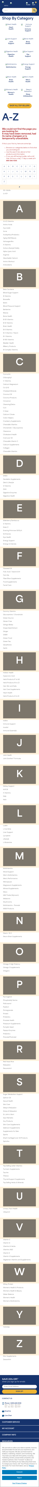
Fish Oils (6, 575)
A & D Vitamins (8, 221)
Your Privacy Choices (19, 1483)
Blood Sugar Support (10, 293)
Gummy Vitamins (9, 611)
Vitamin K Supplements (11, 1256)
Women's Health (9, 1298)
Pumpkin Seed (8, 1027)
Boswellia (6, 299)
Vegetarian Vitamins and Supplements (17, 1260)
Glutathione (7, 645)
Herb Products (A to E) (11, 696)
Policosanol (7, 1003)
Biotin (5, 303)
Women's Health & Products (13, 1287)
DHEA (5, 476)
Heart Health (7, 693)
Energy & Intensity (9, 544)
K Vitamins (7, 793)
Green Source (8, 618)
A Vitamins (7, 245)
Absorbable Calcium (10, 258)
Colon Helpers (8, 418)
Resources (7, 1441)
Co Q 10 (6, 388)
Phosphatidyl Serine (10, 1000)
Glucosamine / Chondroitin (13, 615)
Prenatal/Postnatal (9, 1037)
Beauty (5, 313)
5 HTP (5, 194)
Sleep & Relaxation (9, 1108)
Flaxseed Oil (7, 568)
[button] (29, 4)
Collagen (6, 448)
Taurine (5, 1172)
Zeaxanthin (7, 1359)
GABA (5, 635)
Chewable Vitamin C (10, 441)
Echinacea (7, 534)
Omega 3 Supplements (11, 967)
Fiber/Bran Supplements (12, 578)
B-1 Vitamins (7, 336)
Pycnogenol (7, 997)
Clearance (7, 431)
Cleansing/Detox (9, 404)
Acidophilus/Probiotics (11, 235)
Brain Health (7, 326)
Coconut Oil (7, 394)
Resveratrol (7, 1068)
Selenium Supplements (11, 1128)
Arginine (6, 255)
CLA (4, 408)
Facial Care (7, 585)
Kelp (4, 796)
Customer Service (11, 1422)
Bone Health (7, 316)
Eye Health (7, 537)
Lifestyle (6, 839)
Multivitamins (8, 868)
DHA (4, 489)
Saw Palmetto (8, 1118)
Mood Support (8, 872)
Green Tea (7, 641)
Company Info (9, 1435)
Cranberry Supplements (12, 421)
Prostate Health (8, 1020)
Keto (4, 800)
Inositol (5, 727)
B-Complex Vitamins (10, 350)
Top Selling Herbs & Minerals (13, 1182)
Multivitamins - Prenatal (11, 905)
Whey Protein (8, 1284)
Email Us (8, 1411)
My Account (8, 1428)
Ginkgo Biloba (8, 625)
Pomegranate (8, 1010)
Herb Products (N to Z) (11, 683)
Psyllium (6, 1007)
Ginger (5, 631)
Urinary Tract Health (10, 1209)
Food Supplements (10, 582)
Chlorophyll (7, 378)
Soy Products (8, 1121)
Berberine (6, 309)
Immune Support (9, 724)
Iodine (5, 721)
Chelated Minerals (9, 391)
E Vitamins (7, 524)
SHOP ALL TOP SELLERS (19, 106)
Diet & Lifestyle (8, 482)
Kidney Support (8, 786)
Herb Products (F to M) (11, 679)
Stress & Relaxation (10, 1111)
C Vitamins (7, 381)
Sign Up (19, 1391)
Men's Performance (10, 878)
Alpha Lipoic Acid (9, 251)
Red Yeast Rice (8, 1062)
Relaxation (7, 1065)
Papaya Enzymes (9, 1030)
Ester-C (6, 527)
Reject (19, 1478)
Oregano (6, 971)
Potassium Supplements (11, 1024)
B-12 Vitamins (8, 323)
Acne (5, 231)
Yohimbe (6, 1327)
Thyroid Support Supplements (14, 1179)
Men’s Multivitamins (10, 875)
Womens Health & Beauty (12, 1291)
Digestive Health (9, 496)
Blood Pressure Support (11, 306)
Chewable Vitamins (10, 424)
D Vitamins (7, 486)
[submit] (34, 10)
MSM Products (8, 909)
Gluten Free (7, 621)
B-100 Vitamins (8, 340)
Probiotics (6, 1017)
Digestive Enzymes (10, 493)
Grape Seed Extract (10, 628)
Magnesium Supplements (12, 885)
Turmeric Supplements (11, 1169)
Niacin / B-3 (7, 933)
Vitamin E (6, 1253)
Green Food (7, 638)
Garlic (5, 648)
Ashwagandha (8, 241)
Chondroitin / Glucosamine (13, 428)
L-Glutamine (7, 842)
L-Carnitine (7, 829)
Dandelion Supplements (11, 479)
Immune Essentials (10, 731)
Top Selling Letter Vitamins (12, 1166)
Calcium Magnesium (10, 384)
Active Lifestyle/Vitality (11, 248)
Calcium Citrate (9, 414)
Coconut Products (10, 398)
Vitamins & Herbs (9, 1246)
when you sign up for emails (13, 1380)
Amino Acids (7, 225)
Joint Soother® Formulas (12, 758)
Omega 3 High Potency (11, 964)
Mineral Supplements (11, 888)
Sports (5, 1134)
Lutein (5, 826)
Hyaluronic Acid (9, 676)
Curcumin (7, 374)
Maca (5, 892)
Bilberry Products (9, 346)
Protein (5, 1014)
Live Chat (8, 1415)
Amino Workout (8, 261)
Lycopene (6, 836)
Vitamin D (6, 1243)
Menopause (7, 882)
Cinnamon (7, 401)
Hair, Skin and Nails (10, 686)
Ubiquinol (6, 1212)
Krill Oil (5, 789)
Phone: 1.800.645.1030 (13, 1403)
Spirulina (6, 1141)
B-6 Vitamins (7, 330)
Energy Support (9, 541)
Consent (19, 1472)
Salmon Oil (7, 1098)
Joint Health (7, 755)
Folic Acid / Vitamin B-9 (11, 572)
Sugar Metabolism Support (12, 1094)
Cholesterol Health (10, 434)
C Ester (6, 411)
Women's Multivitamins (11, 1301)
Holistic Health (8, 673)
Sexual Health (8, 1101)
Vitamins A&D (8, 1250)
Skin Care (6, 1104)
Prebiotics (6, 1034)
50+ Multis (7, 190)
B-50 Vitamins (8, 319)
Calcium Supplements (11, 445)
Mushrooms (7, 902)
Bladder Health (8, 343)
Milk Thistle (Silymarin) (11, 895)
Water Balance (8, 1294)
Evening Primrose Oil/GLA (12, 530)
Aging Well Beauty (9, 238)
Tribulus (6, 1176)
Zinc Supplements (9, 1356)
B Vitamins (7, 296)
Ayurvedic (7, 228)
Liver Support (8, 832)
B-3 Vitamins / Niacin (10, 333)
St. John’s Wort (8, 1114)
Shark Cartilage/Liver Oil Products (15, 1138)
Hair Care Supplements (11, 689)
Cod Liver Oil (7, 438)
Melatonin (6, 899)
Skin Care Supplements (11, 1124)
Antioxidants (7, 265)
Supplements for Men (11, 1131)
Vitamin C (6, 1240)
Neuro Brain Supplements (12, 936)
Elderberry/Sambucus (11, 520)
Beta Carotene (8, 289)
